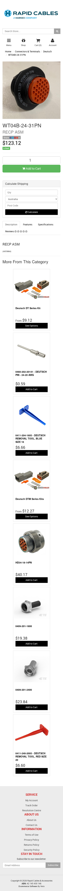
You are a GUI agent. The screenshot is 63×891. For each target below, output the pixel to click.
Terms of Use (31, 834)
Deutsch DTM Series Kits (29, 499)
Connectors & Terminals (27, 51)
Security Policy (31, 849)
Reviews (9, 231)
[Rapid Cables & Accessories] (31, 12)
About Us (31, 820)
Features (27, 224)
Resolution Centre (31, 810)
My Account (31, 800)
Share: (7, 137)
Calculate (32, 212)
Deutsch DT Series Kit (27, 308)
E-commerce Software (28, 886)
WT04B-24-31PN (17, 54)
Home (8, 51)
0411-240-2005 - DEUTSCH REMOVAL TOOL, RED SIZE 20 (31, 756)
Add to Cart (33, 168)
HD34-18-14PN (23, 562)
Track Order (31, 805)
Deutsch (47, 51)
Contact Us (31, 825)
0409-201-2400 (23, 689)
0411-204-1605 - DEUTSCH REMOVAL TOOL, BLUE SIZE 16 (30, 438)
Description (11, 224)
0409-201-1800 (23, 626)
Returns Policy (31, 844)
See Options (31, 325)
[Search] (57, 31)
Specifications (45, 224)
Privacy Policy (31, 839)
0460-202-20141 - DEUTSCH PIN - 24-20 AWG (31, 373)
